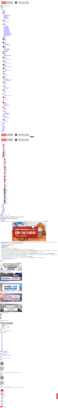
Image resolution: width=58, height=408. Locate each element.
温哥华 (3, 352)
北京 (1, 333)
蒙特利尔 (6, 352)
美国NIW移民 (2, 221)
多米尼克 (6, 197)
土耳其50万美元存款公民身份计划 (7, 80)
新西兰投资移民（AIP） (6, 48)
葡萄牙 (5, 82)
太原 (1, 346)
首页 (1, 8)
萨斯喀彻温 (8, 352)
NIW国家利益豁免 (32, 253)
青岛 (1, 345)
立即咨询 (5, 407)
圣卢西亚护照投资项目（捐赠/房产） (8, 70)
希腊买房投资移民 (6, 75)
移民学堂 (2, 131)
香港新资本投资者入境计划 (7, 105)
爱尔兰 (5, 94)
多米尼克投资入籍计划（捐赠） (7, 59)
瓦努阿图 (6, 191)
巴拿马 (6, 163)
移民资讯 (4, 204)
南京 (1, 335)
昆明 (1, 342)
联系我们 (4, 128)
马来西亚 (5, 116)
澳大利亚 (5, 39)
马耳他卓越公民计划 (6, 88)
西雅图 (10, 355)
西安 (1, 348)
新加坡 (5, 111)
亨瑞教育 (2, 404)
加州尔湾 (4, 355)
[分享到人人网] (3, 220)
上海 (1, 347)
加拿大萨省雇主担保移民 (6, 28)
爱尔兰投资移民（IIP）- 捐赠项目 (7, 95)
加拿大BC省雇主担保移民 (6, 30)
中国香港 (5, 103)
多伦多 (2, 352)
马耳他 (5, 86)
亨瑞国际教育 (2, 130)
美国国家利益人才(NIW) (6, 16)
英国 (4, 90)
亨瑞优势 (4, 209)
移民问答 (4, 123)
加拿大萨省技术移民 (6, 27)
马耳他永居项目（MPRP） (7, 87)
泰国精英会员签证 (6, 109)
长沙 (1, 336)
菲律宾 (5, 120)
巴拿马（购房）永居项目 (6, 22)
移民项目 (2, 9)
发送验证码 (8, 327)
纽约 (5, 355)
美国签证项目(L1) (6, 17)
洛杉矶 (2, 355)
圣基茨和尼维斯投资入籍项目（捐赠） (8, 66)
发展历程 (4, 126)
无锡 (1, 343)
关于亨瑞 (2, 125)
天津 (1, 337)
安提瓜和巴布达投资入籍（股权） (7, 55)
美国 (4, 13)
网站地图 (4, 129)
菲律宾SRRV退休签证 (6, 121)
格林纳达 (5, 61)
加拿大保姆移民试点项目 (6, 31)
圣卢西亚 (6, 203)
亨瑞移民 (32, 256)
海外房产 (2, 212)
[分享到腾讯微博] (2, 220)
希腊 (4, 74)
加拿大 (5, 24)
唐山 (1, 338)
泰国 (6, 181)
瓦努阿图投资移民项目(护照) (7, 44)
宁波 (1, 341)
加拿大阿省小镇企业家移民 (7, 35)
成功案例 (2, 124)
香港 (1, 340)
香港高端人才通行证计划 (6, 104)
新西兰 (5, 47)
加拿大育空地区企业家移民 (7, 32)
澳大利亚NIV (5, 40)
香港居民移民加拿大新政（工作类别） (8, 33)
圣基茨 (5, 65)
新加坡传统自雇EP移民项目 (7, 113)
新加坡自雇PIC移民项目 (6, 114)
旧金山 (7, 355)
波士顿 (8, 355)
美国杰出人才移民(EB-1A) (6, 15)
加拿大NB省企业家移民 (6, 26)
